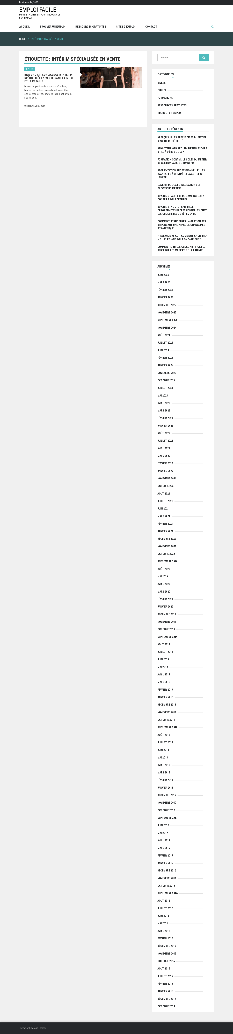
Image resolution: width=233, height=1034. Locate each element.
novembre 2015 (166, 953)
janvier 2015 (165, 991)
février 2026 (165, 290)
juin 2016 (163, 915)
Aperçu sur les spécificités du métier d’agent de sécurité (182, 139)
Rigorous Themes (37, 1028)
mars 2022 (163, 455)
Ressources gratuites (90, 26)
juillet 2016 (165, 908)
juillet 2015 (165, 976)
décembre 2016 (166, 870)
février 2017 (165, 855)
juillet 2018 (165, 742)
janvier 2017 (165, 863)
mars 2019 (163, 682)
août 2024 (163, 335)
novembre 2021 (166, 478)
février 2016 (165, 938)
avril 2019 (163, 674)
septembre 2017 (167, 817)
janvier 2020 (165, 606)
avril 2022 (163, 448)
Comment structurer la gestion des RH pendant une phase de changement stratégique (182, 225)
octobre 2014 (166, 1006)
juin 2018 (163, 750)
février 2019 (165, 689)
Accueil (24, 26)
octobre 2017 (166, 810)
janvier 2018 (165, 787)
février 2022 (165, 463)
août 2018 (163, 735)
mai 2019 (162, 667)
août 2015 (163, 968)
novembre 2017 (166, 802)
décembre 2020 (166, 538)
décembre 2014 (166, 998)
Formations (165, 97)
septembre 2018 (167, 727)
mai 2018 (162, 757)
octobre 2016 (166, 885)
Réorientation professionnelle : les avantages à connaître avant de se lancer (181, 174)
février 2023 (165, 418)
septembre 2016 (167, 893)
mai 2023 (162, 395)
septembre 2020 (167, 561)
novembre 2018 (166, 712)
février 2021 (165, 523)
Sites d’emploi (125, 26)
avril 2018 (163, 765)
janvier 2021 (165, 531)
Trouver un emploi (52, 26)
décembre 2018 (166, 704)
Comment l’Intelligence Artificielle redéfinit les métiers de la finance (181, 248)
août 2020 (163, 569)
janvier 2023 (165, 425)
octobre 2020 (166, 553)
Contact (151, 26)
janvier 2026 (165, 297)
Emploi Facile (37, 10)
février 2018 (165, 780)
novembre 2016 (166, 878)
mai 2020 (162, 576)
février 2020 (165, 599)
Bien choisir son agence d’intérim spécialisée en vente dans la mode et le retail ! (49, 78)
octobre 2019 (166, 629)
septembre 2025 (167, 320)
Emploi (161, 90)
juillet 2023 (165, 388)
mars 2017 (163, 848)
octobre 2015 (166, 961)
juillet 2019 (165, 651)
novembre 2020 (166, 546)
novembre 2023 (166, 373)
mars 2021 (163, 516)
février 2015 (165, 983)
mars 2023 (163, 410)
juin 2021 (163, 508)
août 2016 (163, 900)
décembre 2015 (166, 946)
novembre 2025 (166, 312)
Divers (29, 69)
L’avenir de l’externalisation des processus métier (178, 186)
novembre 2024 (166, 327)
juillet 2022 (165, 440)
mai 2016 (162, 923)
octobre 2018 (166, 719)
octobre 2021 (166, 486)
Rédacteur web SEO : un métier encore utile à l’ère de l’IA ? (182, 150)
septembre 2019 (167, 637)
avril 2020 (163, 584)
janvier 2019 (165, 697)
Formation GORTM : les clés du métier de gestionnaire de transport (182, 161)
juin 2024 (163, 350)
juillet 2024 (165, 342)
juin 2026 (163, 275)
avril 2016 (163, 931)
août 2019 (163, 644)
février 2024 (165, 357)
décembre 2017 (166, 795)
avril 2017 (163, 840)
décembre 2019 (166, 614)
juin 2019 (163, 659)
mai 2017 (162, 833)
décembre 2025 (166, 305)
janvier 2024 (165, 365)
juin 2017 (163, 825)
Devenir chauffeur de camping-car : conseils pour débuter (180, 197)
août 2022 (163, 433)
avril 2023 (163, 403)
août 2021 (163, 493)
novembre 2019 (166, 621)
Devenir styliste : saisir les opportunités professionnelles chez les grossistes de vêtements (182, 210)
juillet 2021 (165, 501)
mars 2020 (163, 591)
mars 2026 (163, 282)
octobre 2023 (166, 380)
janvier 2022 (165, 471)
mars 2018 (163, 772)
